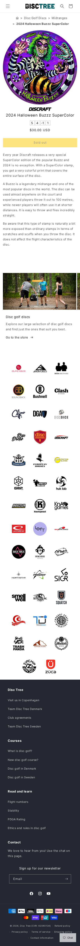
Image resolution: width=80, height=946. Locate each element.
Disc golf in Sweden (21, 777)
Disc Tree (25, 925)
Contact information (41, 937)
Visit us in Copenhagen (23, 700)
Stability (13, 810)
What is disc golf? (20, 750)
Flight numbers (18, 801)
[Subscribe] (66, 878)
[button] (7, 6)
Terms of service (40, 931)
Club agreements (19, 717)
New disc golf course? (23, 759)
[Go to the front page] (17, 18)
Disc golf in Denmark (22, 768)
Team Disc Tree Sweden (24, 726)
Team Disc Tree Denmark (25, 709)
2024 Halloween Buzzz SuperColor (42, 24)
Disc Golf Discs (35, 18)
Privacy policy (20, 931)
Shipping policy (63, 931)
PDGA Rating (16, 819)
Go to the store (17, 337)
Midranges (59, 18)
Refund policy (62, 925)
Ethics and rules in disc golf (27, 828)
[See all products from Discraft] (40, 109)
